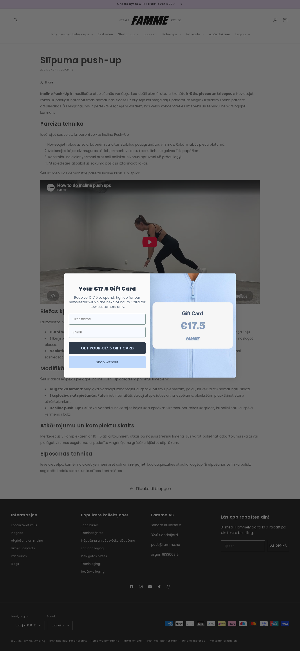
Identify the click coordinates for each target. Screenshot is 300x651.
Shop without (107, 362)
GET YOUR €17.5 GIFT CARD (107, 348)
